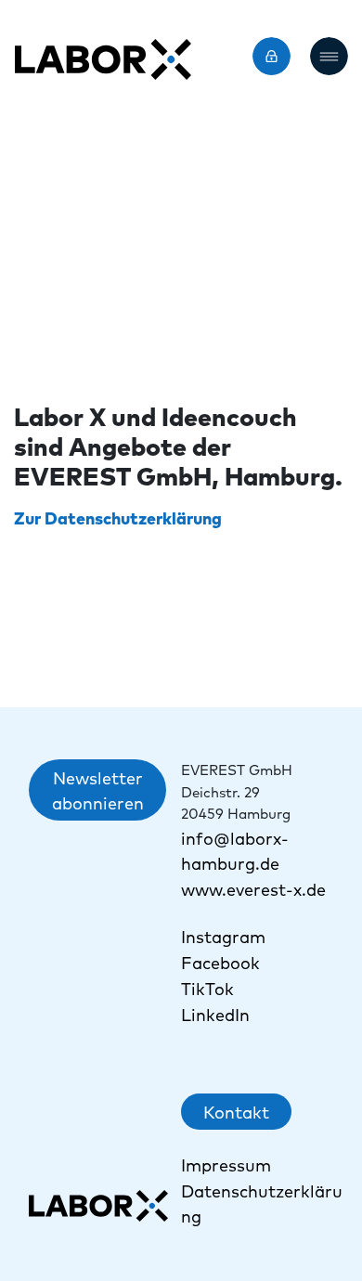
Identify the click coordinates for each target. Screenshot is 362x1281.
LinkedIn (215, 1014)
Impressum (226, 1164)
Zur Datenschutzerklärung (118, 517)
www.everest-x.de (253, 888)
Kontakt (236, 1111)
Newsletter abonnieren (98, 790)
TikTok (210, 988)
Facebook (220, 962)
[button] (329, 56)
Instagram (223, 936)
